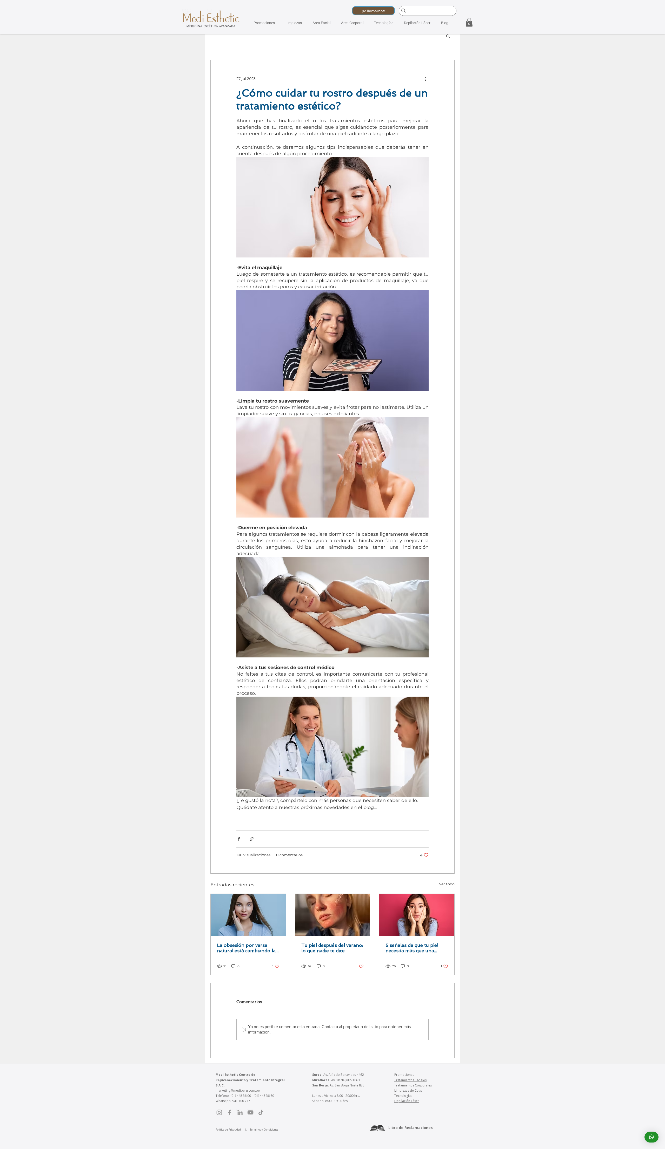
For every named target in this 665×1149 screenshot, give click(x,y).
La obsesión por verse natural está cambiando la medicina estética (246, 947)
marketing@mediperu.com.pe (238, 1090)
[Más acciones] (425, 79)
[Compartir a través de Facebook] (238, 839)
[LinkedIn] (240, 1112)
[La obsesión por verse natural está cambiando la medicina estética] (248, 915)
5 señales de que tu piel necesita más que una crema (411, 947)
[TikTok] (260, 1112)
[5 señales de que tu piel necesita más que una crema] (416, 915)
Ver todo (447, 884)
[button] (373, 10)
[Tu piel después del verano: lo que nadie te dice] (332, 915)
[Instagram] (219, 1112)
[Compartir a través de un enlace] (251, 839)
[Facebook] (229, 1112)
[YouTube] (250, 1112)
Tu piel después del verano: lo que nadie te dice (332, 947)
